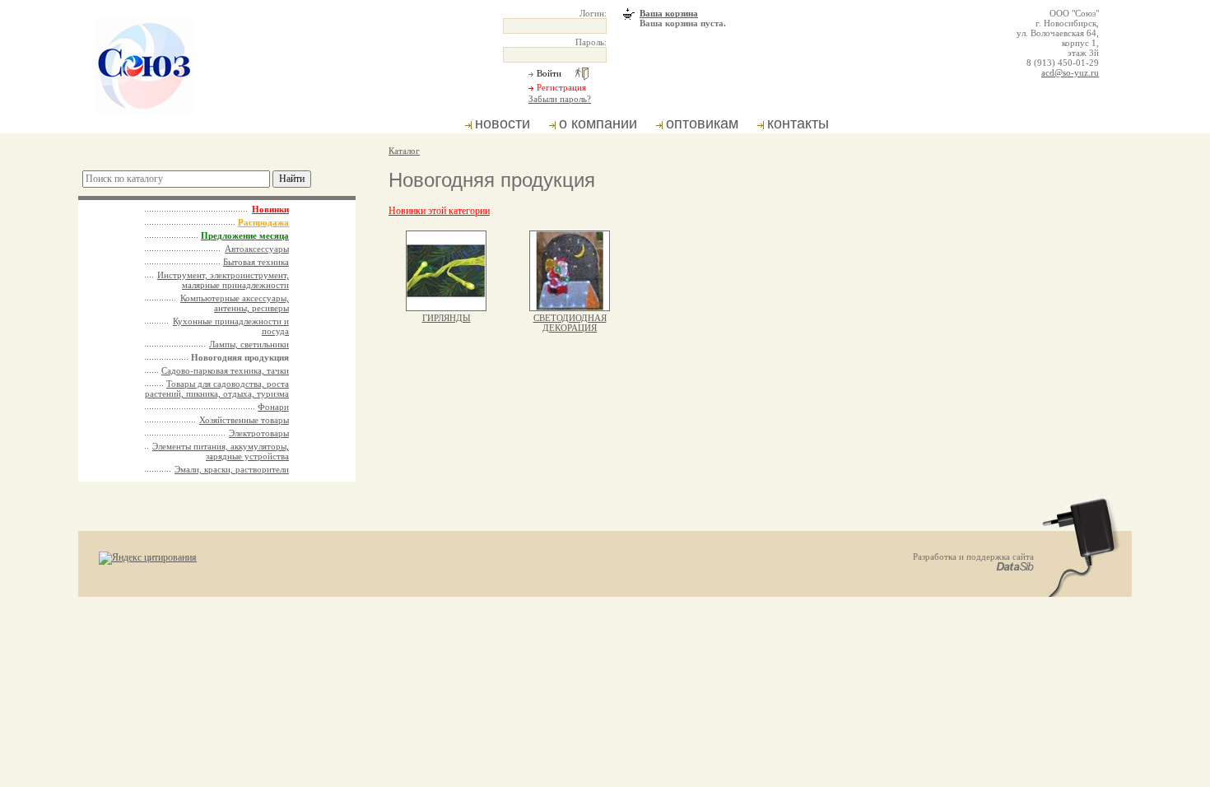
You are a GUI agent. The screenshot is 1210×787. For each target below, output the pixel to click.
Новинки (270, 209)
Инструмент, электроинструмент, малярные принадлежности (223, 280)
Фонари (273, 407)
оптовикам (702, 123)
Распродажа (263, 222)
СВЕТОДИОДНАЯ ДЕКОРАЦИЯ (570, 323)
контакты (798, 123)
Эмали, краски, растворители (232, 469)
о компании (598, 123)
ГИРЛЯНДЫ (446, 318)
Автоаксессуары (257, 249)
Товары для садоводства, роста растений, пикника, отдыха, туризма (217, 388)
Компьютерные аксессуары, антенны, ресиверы (234, 303)
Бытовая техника (256, 262)
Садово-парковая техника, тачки (225, 370)
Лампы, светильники (249, 344)
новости (502, 123)
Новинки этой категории (439, 211)
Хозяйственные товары (244, 420)
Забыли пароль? (559, 99)
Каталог (404, 151)
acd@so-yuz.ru (1070, 72)
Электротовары (259, 433)
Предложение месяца (245, 235)
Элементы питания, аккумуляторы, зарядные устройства (220, 451)
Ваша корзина (669, 13)
